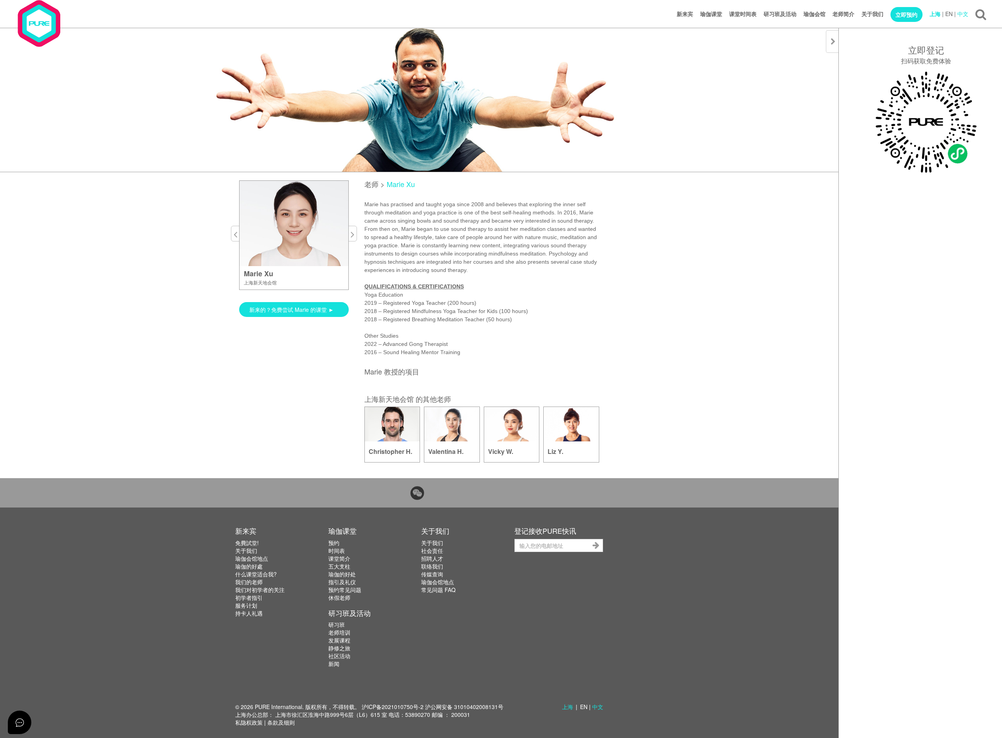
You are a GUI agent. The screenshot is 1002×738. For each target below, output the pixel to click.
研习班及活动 (780, 14)
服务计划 (246, 605)
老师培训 (339, 632)
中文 (962, 14)
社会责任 (432, 550)
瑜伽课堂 (711, 14)
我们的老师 (249, 582)
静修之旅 (339, 648)
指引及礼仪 (342, 582)
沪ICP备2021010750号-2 (393, 707)
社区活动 (339, 656)
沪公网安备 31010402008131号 (464, 707)
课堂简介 (339, 558)
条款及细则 (281, 722)
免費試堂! (247, 543)
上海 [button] (567, 707)
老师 (371, 184)
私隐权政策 (249, 722)
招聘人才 (432, 558)
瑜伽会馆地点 (251, 558)
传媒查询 (432, 574)
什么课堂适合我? (256, 574)
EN (949, 14)
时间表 (336, 550)
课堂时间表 (743, 14)
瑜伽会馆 (814, 14)
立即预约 (906, 14)
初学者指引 (249, 597)
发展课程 (339, 640)
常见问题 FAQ (438, 590)
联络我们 (432, 566)
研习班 (336, 624)
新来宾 (685, 14)
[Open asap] (19, 722)
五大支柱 (339, 566)
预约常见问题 (344, 590)
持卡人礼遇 (249, 613)
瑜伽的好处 (342, 574)
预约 (333, 543)
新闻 (333, 664)
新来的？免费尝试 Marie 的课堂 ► (291, 309)
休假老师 (339, 597)
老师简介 (843, 14)
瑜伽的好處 (249, 566)
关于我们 (872, 14)
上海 (935, 14)
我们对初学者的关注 (260, 590)
